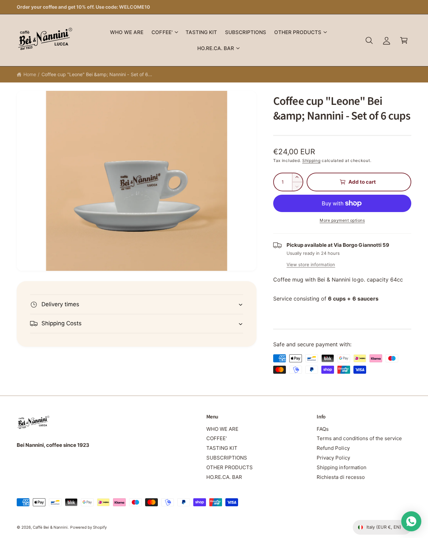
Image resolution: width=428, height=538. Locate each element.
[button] (164, 32)
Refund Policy (333, 448)
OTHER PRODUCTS (297, 32)
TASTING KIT (221, 448)
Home (29, 74)
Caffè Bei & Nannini (50, 527)
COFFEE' (161, 32)
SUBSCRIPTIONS (226, 458)
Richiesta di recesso (340, 477)
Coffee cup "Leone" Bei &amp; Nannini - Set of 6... (96, 74)
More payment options (342, 220)
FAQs (323, 429)
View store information (311, 264)
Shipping (311, 160)
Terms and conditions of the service (359, 438)
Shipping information (341, 467)
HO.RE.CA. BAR (215, 48)
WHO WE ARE (222, 429)
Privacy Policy (333, 458)
